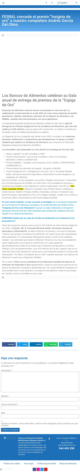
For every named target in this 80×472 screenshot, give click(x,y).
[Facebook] (34, 469)
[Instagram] (38, 469)
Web (3, 413)
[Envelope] (52, 2)
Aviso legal (28, 463)
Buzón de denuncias (68, 463)
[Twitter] (42, 469)
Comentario (6, 370)
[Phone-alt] (46, 2)
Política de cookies (12, 463)
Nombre (5, 396)
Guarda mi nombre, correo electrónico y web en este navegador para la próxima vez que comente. (39, 424)
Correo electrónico (9, 404)
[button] (67, 2)
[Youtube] (45, 469)
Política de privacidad (46, 463)
